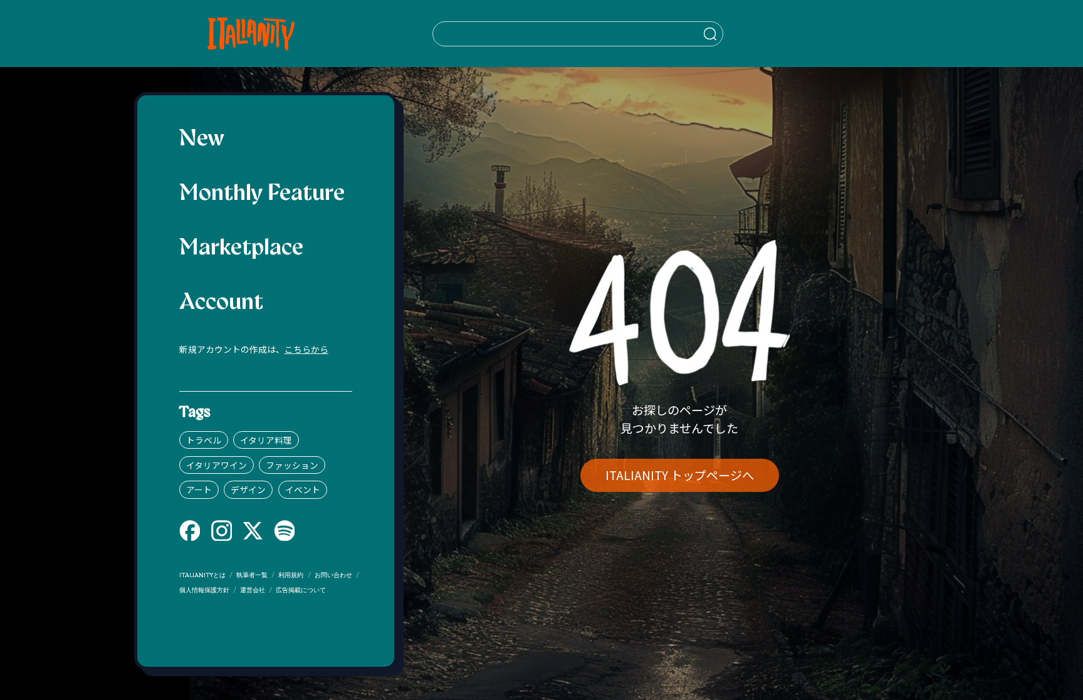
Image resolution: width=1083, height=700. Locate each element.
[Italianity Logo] (251, 33)
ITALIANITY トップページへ (679, 474)
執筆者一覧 (252, 575)
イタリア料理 (266, 440)
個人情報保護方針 (204, 590)
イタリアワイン (216, 465)
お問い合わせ (333, 575)
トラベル (203, 440)
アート (199, 489)
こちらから (306, 349)
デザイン (248, 489)
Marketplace (241, 249)
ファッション (292, 465)
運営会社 (252, 590)
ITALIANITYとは (202, 575)
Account (221, 303)
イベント (302, 489)
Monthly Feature (262, 194)
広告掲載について (301, 590)
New (201, 139)
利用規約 (290, 575)
